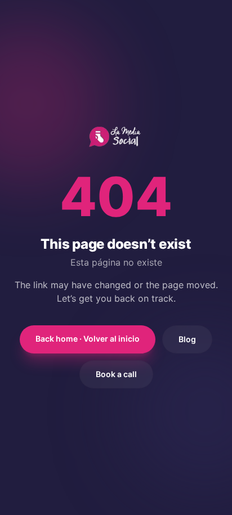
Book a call (116, 374)
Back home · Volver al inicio (87, 338)
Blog (187, 339)
